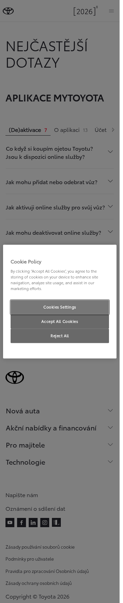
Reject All (60, 335)
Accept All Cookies (59, 321)
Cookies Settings (59, 307)
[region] (60, 302)
